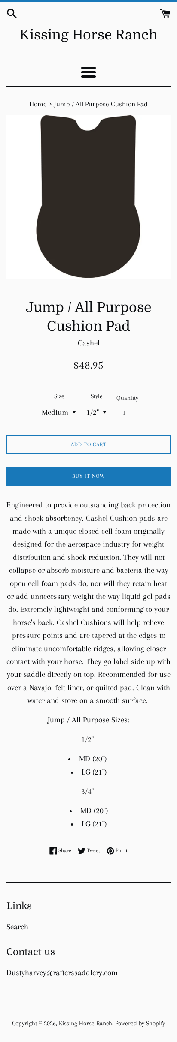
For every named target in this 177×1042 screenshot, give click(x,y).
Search (17, 926)
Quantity (127, 397)
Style (97, 396)
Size (59, 396)
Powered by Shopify (140, 1023)
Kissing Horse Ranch (88, 35)
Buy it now (88, 476)
